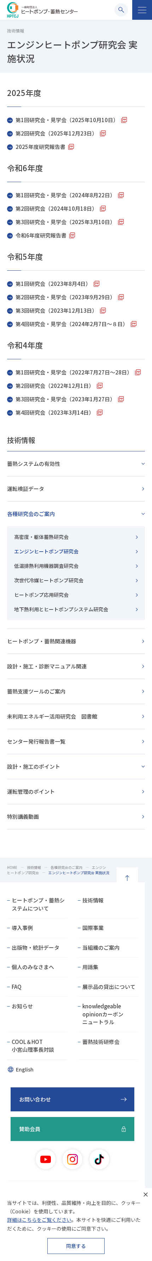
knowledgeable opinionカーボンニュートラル (102, 1014)
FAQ (17, 986)
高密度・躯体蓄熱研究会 (41, 536)
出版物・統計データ (35, 947)
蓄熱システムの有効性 (33, 463)
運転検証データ (25, 488)
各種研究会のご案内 (31, 513)
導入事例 (22, 927)
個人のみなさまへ (33, 967)
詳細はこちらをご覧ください (39, 1219)
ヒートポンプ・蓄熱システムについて (38, 904)
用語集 (90, 967)
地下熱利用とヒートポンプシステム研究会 (61, 609)
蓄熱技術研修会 (100, 1041)
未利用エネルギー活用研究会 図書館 (52, 716)
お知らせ (22, 1006)
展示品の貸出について (108, 986)
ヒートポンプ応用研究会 (41, 594)
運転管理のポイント (31, 791)
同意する (76, 1245)
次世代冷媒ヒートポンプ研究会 (48, 580)
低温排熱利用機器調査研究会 (46, 565)
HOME (12, 867)
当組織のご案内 (100, 947)
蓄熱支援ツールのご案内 (36, 691)
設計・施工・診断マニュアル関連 (47, 666)
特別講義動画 (23, 816)
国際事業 (93, 927)
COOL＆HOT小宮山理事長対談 (33, 1045)
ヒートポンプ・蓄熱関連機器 (41, 641)
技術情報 (21, 440)
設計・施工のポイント (33, 766)
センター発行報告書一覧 (36, 741)
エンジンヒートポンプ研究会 (46, 551)
